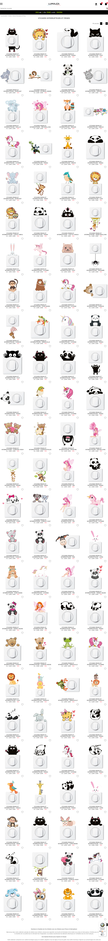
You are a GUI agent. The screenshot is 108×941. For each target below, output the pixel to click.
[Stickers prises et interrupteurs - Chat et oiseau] (67, 219)
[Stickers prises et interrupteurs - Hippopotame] (95, 75)
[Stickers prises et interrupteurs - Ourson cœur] (67, 864)
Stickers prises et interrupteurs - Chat (12, 54)
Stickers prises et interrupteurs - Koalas (12, 126)
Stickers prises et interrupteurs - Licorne (12, 162)
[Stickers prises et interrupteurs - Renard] (67, 111)
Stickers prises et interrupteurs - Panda (68, 54)
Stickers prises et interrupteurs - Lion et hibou (12, 234)
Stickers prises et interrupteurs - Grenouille (40, 341)
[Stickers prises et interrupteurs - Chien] (12, 505)
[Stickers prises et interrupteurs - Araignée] (95, 255)
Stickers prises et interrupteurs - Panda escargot (95, 735)
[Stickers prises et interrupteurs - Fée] (67, 470)
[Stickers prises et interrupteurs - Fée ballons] (95, 434)
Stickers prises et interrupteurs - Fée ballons (95, 449)
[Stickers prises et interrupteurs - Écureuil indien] (40, 75)
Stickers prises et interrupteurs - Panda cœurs (95, 592)
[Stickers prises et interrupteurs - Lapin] (12, 255)
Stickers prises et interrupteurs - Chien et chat (40, 520)
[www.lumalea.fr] (54, 4)
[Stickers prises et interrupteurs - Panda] (67, 40)
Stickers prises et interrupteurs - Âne (68, 556)
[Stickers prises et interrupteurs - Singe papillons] (95, 219)
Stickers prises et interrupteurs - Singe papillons (95, 234)
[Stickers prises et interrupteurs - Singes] (12, 470)
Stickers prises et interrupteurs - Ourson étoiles (40, 449)
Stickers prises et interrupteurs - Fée (68, 484)
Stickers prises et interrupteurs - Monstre (68, 449)
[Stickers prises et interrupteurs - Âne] (67, 541)
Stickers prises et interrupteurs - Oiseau (68, 198)
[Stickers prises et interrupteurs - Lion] (40, 40)
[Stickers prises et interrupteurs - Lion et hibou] (12, 219)
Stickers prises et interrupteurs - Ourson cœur (67, 879)
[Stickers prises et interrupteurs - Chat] (12, 40)
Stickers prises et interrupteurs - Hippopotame (95, 90)
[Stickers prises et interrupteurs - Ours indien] (40, 290)
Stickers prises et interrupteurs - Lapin (12, 269)
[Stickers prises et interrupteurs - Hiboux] (95, 111)
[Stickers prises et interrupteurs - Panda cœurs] (95, 577)
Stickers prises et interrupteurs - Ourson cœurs (40, 664)
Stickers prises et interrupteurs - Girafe (68, 162)
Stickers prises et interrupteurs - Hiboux (95, 126)
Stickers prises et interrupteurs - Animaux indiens (95, 699)
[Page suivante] (106, 23)
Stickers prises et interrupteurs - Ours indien (40, 305)
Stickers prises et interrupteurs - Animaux (40, 699)
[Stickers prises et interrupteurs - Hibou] (40, 900)
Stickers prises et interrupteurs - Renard (67, 126)
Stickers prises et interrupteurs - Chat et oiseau (68, 234)
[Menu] (105, 923)
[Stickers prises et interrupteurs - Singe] (40, 183)
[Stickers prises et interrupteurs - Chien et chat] (40, 505)
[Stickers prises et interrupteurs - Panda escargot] (95, 720)
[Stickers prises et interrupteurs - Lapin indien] (67, 828)
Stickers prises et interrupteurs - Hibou (40, 914)
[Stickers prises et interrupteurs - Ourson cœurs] (40, 649)
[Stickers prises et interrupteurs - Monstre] (67, 434)
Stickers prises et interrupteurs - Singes (13, 484)
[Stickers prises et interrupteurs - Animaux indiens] (95, 685)
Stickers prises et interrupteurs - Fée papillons (40, 126)
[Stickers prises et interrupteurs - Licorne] (12, 147)
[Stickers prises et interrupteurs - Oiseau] (67, 183)
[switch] (102, 935)
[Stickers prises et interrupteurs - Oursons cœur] (12, 434)
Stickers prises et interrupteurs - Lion (40, 54)
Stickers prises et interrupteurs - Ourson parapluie (12, 341)
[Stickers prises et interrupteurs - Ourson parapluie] (12, 326)
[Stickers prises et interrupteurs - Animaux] (40, 685)
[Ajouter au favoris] (22, 59)
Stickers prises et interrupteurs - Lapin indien (68, 843)
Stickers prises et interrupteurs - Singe (40, 198)
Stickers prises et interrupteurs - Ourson (95, 305)
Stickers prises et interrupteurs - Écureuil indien (40, 90)
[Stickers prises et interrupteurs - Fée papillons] (40, 111)
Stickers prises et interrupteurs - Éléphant (13, 90)
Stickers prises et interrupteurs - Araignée (95, 269)
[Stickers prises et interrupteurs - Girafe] (67, 147)
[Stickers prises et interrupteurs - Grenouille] (40, 326)
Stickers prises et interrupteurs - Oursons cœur (12, 449)
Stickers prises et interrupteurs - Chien (12, 520)
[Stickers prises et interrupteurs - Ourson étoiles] (40, 434)
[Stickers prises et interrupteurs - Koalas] (12, 111)
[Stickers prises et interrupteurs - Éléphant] (12, 75)
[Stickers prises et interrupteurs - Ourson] (95, 290)
